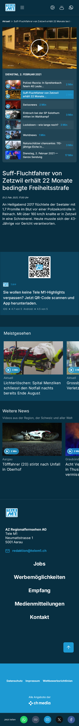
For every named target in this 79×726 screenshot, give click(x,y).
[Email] (47, 719)
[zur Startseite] (10, 7)
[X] (59, 719)
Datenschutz (15, 680)
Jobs (39, 564)
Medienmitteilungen (39, 604)
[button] (35, 719)
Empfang (39, 590)
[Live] (52, 7)
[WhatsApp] (24, 719)
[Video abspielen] (39, 48)
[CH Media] (40, 702)
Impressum (33, 680)
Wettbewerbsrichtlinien (58, 680)
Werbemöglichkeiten (39, 577)
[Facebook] (71, 719)
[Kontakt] (71, 7)
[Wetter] (62, 7)
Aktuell (6, 21)
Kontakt (39, 617)
